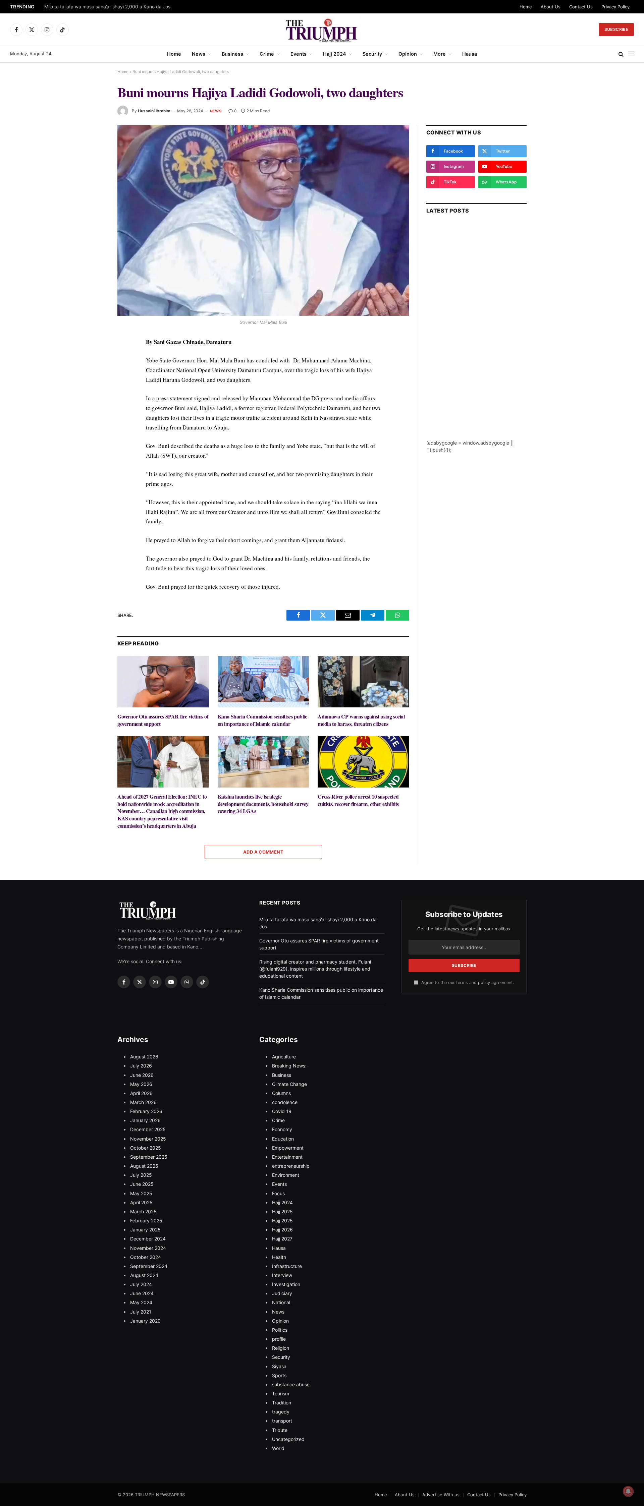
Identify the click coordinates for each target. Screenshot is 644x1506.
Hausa (469, 54)
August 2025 (144, 1166)
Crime (267, 54)
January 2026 (145, 1120)
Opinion (407, 54)
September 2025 (148, 1157)
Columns (281, 1093)
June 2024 (142, 1293)
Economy (282, 1129)
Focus (278, 1193)
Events (298, 54)
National (281, 1302)
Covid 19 (281, 1111)
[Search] (621, 54)
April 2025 (141, 1202)
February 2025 (146, 1220)
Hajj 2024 (334, 54)
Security (372, 54)
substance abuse (291, 1384)
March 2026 (143, 1102)
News (198, 54)
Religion (280, 1348)
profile (279, 1339)
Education (283, 1139)
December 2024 (148, 1238)
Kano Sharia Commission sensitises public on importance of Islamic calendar (262, 720)
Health (279, 1257)
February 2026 (146, 1111)
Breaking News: (289, 1065)
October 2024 (145, 1257)
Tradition (281, 1402)
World (278, 1448)
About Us (550, 6)
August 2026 (144, 1056)
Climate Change (289, 1084)
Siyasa (279, 1366)
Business (232, 54)
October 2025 (145, 1148)
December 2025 (148, 1129)
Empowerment (288, 1148)
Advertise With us (441, 1494)
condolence (285, 1102)
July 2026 (141, 1065)
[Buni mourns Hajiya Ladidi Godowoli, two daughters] (263, 220)
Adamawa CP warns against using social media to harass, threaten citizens (361, 720)
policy (484, 982)
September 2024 (148, 1266)
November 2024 (148, 1248)
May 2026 (141, 1084)
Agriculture (284, 1056)
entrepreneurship (291, 1166)
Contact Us (581, 6)
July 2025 (141, 1175)
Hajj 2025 (282, 1211)
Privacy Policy (615, 6)
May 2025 (141, 1193)
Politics (279, 1330)
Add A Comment (263, 852)
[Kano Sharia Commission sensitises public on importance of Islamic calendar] (263, 681)
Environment (285, 1175)
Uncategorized (288, 1439)
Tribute (279, 1430)
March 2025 (143, 1211)
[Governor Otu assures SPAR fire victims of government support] (163, 681)
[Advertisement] (476, 338)
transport (282, 1421)
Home (526, 6)
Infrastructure (287, 1266)
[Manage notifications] (628, 1491)
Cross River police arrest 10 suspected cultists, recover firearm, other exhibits (358, 800)
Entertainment (287, 1157)
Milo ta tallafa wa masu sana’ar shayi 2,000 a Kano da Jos (107, 6)
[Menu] (631, 54)
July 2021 (140, 1312)
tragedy (280, 1411)
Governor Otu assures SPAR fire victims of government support (163, 720)
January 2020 (145, 1321)
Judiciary (282, 1293)
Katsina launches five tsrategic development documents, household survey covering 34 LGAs (263, 804)
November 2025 (148, 1139)
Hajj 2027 (282, 1238)
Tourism (280, 1393)
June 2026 (142, 1075)
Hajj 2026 (282, 1229)
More (439, 54)
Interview (282, 1275)
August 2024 (144, 1275)
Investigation (286, 1284)
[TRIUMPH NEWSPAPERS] (322, 29)
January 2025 (145, 1229)
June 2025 (142, 1184)
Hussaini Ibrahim (154, 110)
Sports (279, 1375)
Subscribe (616, 29)
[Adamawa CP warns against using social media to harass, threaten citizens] (363, 681)
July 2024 (141, 1284)
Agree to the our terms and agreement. (467, 982)
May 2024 (141, 1302)
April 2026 (141, 1093)
